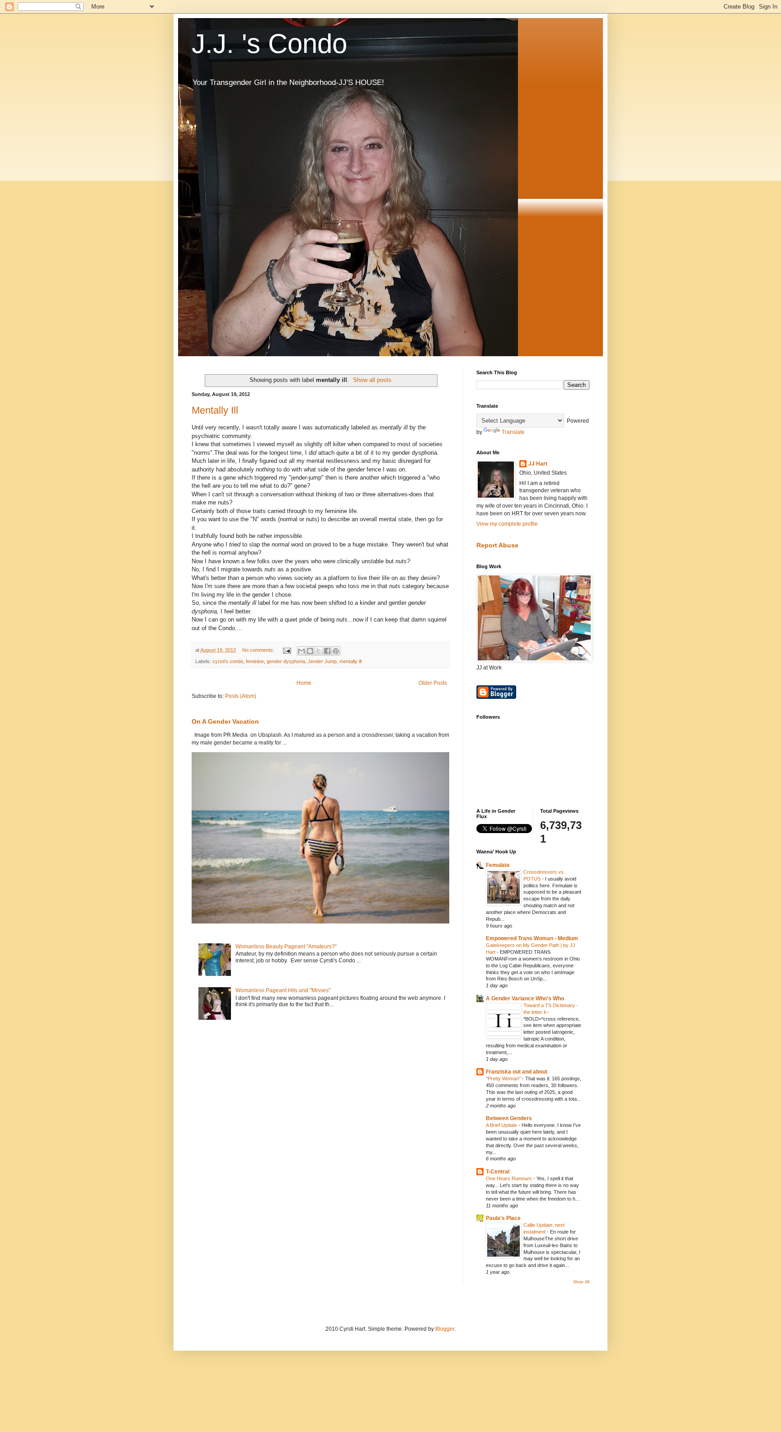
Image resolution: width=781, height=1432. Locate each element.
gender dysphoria (286, 661)
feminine (255, 661)
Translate (513, 432)
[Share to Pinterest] (335, 650)
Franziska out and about (516, 1072)
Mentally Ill (215, 410)
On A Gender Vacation (225, 721)
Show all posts (372, 380)
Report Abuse (497, 545)
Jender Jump (322, 661)
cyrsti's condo (227, 661)
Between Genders (509, 1118)
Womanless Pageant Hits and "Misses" (282, 990)
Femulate (498, 865)
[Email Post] (286, 650)
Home (303, 683)
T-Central (497, 1171)
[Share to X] (318, 650)
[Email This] (301, 650)
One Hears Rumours (509, 1178)
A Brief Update (502, 1125)
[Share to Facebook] (327, 650)
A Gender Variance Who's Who (525, 998)
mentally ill (350, 661)
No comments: (259, 650)
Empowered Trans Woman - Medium (532, 938)
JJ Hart (537, 464)
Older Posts (433, 683)
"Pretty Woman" (504, 1078)
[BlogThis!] (310, 650)
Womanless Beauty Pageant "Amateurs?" (286, 946)
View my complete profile (507, 524)
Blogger (444, 1329)
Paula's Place (503, 1218)
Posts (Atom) (240, 696)
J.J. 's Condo (269, 43)
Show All (581, 1282)
